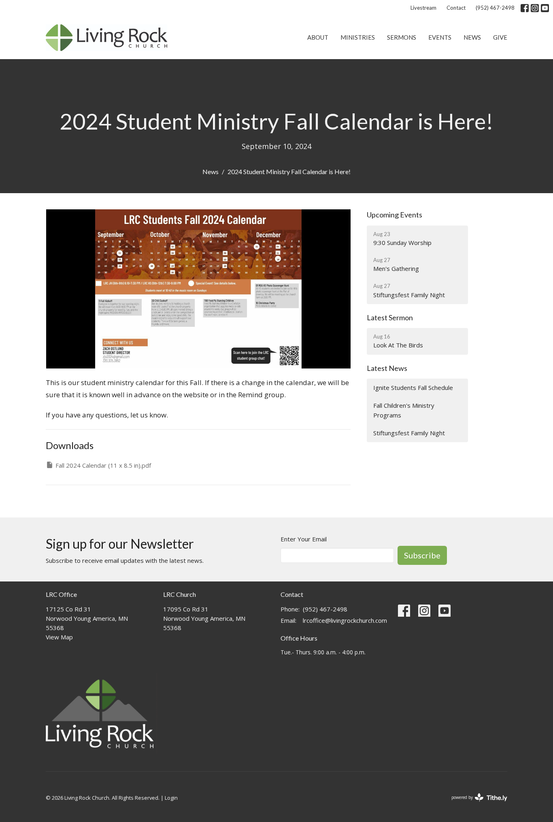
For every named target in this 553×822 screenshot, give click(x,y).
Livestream (423, 7)
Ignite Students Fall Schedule (413, 387)
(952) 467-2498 (495, 7)
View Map (59, 637)
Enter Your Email (304, 539)
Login (171, 797)
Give (500, 37)
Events (439, 37)
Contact (456, 7)
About (317, 37)
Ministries (357, 37)
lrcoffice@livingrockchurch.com (345, 620)
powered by (475, 804)
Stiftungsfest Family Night (409, 433)
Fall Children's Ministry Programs (403, 410)
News (472, 37)
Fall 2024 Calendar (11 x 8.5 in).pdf (103, 465)
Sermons (401, 37)
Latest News (387, 368)
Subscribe (422, 555)
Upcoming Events (394, 214)
